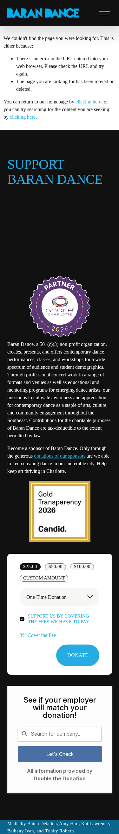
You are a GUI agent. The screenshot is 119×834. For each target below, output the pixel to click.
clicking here (88, 101)
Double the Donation (60, 778)
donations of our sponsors (59, 456)
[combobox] (59, 733)
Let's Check (60, 754)
